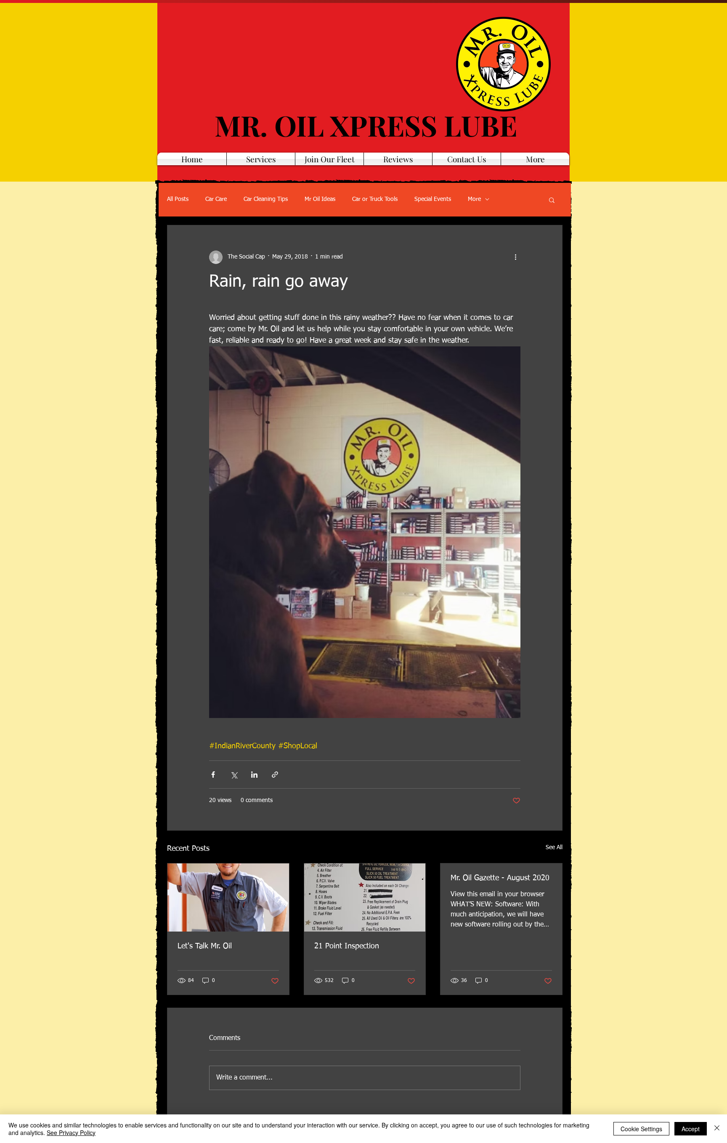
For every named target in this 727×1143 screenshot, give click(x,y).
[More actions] (515, 257)
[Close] (717, 1128)
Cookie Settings (641, 1129)
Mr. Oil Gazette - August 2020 (500, 878)
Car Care (216, 199)
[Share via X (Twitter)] (234, 775)
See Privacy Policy (71, 1132)
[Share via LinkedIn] (254, 775)
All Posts (177, 199)
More (474, 199)
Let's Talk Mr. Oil (205, 946)
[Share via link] (275, 775)
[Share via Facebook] (213, 775)
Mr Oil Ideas (320, 199)
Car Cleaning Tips (266, 199)
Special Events (432, 199)
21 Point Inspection (346, 946)
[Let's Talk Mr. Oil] (228, 897)
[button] (552, 199)
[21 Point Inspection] (365, 897)
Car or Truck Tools (375, 199)
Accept (691, 1129)
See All (554, 847)
